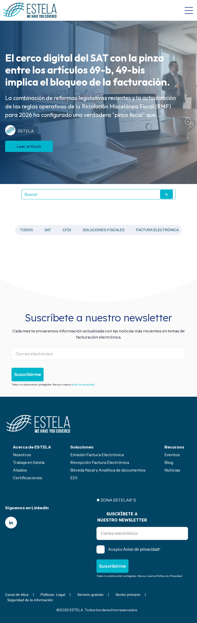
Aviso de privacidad (83, 384)
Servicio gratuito (90, 595)
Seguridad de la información (30, 600)
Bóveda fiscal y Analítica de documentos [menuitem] (107, 470)
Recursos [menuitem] (174, 447)
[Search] (166, 194)
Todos (26, 230)
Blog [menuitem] (168, 462)
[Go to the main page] (30, 10)
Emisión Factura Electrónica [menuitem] (97, 454)
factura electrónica (157, 230)
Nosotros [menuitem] (22, 454)
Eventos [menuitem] (172, 454)
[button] (188, 121)
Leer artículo (29, 146)
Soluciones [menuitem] (81, 447)
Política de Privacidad (169, 576)
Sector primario (127, 595)
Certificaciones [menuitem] (27, 477)
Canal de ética (16, 595)
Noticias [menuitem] (172, 470)
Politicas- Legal (53, 595)
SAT (47, 230)
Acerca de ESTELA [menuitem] (32, 447)
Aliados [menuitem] (20, 470)
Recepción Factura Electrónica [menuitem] (99, 462)
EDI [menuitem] (73, 477)
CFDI (67, 230)
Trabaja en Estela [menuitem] (28, 462)
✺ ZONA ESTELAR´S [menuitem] (116, 500)
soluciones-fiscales (103, 230)
